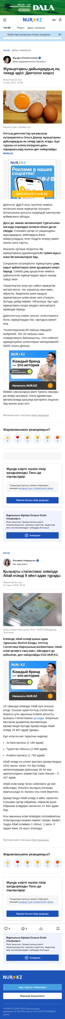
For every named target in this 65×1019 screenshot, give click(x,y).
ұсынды (39, 718)
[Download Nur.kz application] (32, 7)
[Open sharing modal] (41, 928)
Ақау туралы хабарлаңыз (33, 987)
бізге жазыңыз (40, 415)
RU (54, 20)
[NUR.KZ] (32, 20)
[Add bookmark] (58, 928)
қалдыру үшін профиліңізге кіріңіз (36, 488)
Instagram (35, 535)
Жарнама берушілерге (32, 996)
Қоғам (6, 553)
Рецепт (20, 27)
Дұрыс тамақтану (36, 27)
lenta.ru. (8, 153)
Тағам (7, 27)
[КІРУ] (60, 20)
